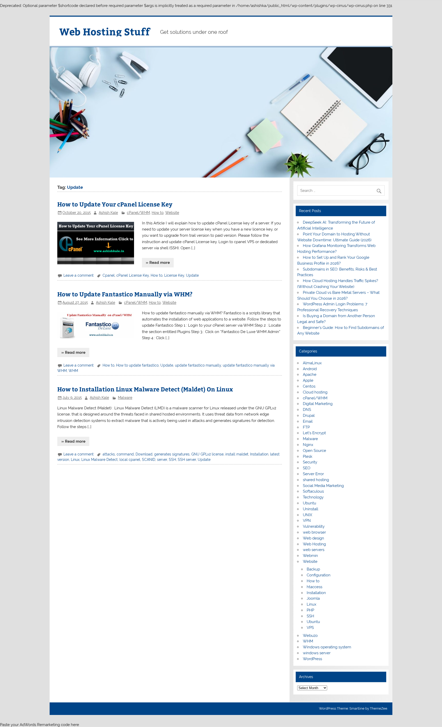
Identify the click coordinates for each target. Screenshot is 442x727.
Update (192, 275)
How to (157, 213)
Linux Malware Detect (99, 460)
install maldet (236, 454)
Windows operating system (327, 647)
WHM (73, 371)
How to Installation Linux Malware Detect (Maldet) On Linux (145, 389)
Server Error (313, 474)
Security (310, 462)
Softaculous (313, 491)
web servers (313, 549)
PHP (310, 610)
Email (308, 421)
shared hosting (316, 479)
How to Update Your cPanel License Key (114, 204)
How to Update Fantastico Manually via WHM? (125, 294)
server (162, 460)
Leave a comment (78, 275)
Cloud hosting (315, 392)
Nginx (308, 444)
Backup (313, 569)
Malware (125, 398)
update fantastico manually (198, 365)
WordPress (312, 659)
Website (172, 213)
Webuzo (310, 635)
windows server (316, 653)
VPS (310, 627)
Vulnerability (314, 526)
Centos (309, 386)
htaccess (314, 587)
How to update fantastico (137, 365)
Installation (259, 454)
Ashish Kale (108, 213)
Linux (75, 460)
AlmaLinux (312, 363)
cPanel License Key (132, 275)
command (125, 454)
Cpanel (109, 275)
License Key (174, 275)
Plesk (307, 456)
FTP (306, 427)
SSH (172, 460)
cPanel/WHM (138, 213)
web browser (314, 532)
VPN (307, 520)
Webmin (310, 555)
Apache (309, 374)
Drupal (309, 415)
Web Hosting (314, 544)
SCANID (148, 460)
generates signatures (172, 454)
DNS (307, 409)
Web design (313, 538)
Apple (308, 380)
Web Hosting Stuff (104, 31)
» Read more (158, 262)
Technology (313, 497)
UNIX (307, 515)
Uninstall (310, 509)
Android (310, 369)
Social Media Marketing (323, 485)
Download (144, 454)
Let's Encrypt (314, 433)
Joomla (313, 598)
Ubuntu (309, 503)
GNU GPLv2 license (207, 454)
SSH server (187, 460)
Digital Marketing (318, 403)
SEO (306, 468)
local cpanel (129, 460)
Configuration (318, 575)
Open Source (314, 450)
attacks (109, 454)
